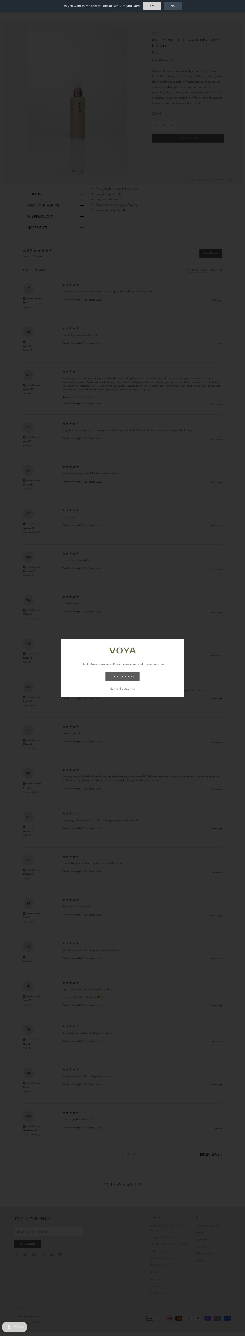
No (173, 6)
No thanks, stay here (122, 688)
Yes (152, 6)
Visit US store (122, 676)
